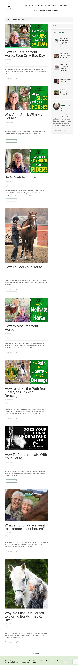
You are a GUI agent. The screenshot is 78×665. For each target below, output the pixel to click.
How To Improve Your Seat (65, 80)
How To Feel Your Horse (23, 267)
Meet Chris (41, 5)
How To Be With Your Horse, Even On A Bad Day (25, 54)
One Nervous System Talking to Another (65, 56)
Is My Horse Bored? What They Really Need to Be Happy (64, 43)
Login (60, 5)
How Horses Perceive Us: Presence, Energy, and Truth (64, 68)
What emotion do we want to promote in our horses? (25, 527)
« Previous (36, 653)
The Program (32, 5)
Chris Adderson (10, 59)
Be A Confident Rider (20, 177)
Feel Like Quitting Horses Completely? (65, 92)
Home (25, 5)
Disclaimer (70, 658)
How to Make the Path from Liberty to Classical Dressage (26, 392)
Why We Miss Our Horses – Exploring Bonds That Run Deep (26, 616)
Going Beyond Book (39, 10)
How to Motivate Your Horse (21, 328)
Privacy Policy (64, 658)
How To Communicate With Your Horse (26, 456)
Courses (65, 5)
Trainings (48, 5)
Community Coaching (52, 10)
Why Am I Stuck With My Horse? (23, 116)
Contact (54, 5)
